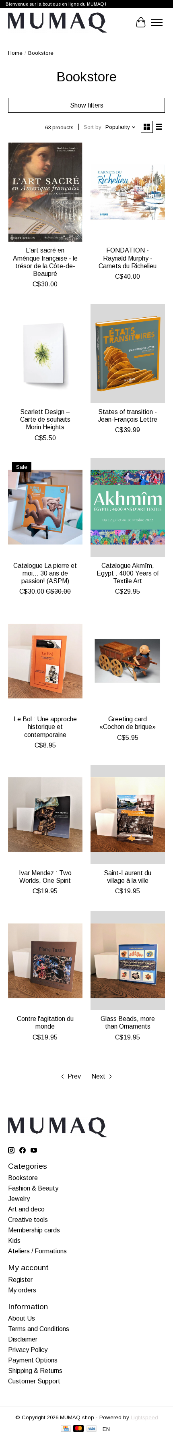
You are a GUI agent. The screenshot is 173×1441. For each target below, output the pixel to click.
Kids (14, 1240)
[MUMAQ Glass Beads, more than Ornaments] (128, 960)
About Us (21, 1318)
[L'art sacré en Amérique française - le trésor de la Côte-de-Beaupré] (45, 192)
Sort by (92, 127)
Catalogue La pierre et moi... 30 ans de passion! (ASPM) (45, 573)
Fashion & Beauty (33, 1188)
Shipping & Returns (35, 1370)
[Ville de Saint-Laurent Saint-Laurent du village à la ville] (128, 814)
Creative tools (28, 1219)
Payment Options (33, 1360)
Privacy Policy (27, 1349)
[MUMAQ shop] (57, 22)
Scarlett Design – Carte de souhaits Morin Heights (45, 419)
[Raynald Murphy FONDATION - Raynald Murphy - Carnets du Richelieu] (128, 192)
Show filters (86, 105)
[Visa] (91, 1429)
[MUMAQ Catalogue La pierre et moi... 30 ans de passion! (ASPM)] (45, 507)
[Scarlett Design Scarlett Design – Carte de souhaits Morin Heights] (45, 353)
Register (20, 1279)
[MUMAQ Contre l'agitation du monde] (45, 960)
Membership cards (34, 1230)
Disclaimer (22, 1339)
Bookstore (23, 1177)
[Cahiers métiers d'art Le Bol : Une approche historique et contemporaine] (45, 660)
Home (15, 53)
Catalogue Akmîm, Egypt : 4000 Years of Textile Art (128, 573)
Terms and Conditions (38, 1328)
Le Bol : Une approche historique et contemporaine (45, 727)
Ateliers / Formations (37, 1251)
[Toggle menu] (157, 22)
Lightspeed (144, 1417)
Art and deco (26, 1209)
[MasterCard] (78, 1429)
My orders (22, 1290)
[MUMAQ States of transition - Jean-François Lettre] (128, 353)
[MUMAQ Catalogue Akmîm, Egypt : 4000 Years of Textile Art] (128, 507)
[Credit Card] (66, 1429)
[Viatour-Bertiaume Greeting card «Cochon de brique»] (128, 660)
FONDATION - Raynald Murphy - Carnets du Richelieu (128, 258)
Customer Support (34, 1381)
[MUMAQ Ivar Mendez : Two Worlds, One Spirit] (45, 814)
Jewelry (19, 1198)
